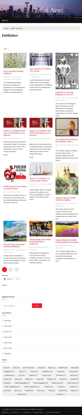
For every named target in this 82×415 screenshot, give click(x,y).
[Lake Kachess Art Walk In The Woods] (41, 59)
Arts (7, 368)
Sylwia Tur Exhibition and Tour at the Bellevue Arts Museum (14, 133)
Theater (29, 390)
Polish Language (22, 383)
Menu (5, 20)
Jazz (21, 375)
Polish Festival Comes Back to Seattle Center (15, 187)
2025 (6, 326)
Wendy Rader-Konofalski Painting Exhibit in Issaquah (67, 241)
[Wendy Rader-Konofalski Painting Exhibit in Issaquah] (67, 229)
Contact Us (16, 412)
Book (41, 368)
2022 (6, 343)
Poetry (63, 379)
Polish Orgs (57, 383)
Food (22, 371)
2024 (6, 332)
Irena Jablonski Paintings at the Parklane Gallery (67, 140)
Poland (74, 379)
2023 (6, 337)
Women (21, 394)
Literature (60, 375)
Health (60, 371)
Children (63, 368)
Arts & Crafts (28, 368)
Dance (74, 368)
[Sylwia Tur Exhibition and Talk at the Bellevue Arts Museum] (41, 123)
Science (74, 387)
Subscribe (26, 412)
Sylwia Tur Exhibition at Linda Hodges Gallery (40, 179)
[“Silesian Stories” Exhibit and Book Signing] (67, 178)
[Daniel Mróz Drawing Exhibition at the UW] (67, 71)
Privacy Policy (38, 412)
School (61, 387)
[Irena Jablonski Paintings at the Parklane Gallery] (67, 127)
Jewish (33, 375)
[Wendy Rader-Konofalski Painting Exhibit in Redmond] (41, 228)
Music (18, 379)
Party (40, 379)
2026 (6, 321)
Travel (40, 390)
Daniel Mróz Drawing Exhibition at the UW (64, 93)
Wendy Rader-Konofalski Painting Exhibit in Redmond (40, 241)
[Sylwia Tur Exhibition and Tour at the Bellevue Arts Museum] (15, 123)
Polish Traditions (11, 387)
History (73, 371)
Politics (49, 387)
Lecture (46, 375)
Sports (7, 390)
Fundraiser (47, 371)
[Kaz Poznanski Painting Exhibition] (15, 60)
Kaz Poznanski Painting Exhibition (13, 72)
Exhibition (9, 371)
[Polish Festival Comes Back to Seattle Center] (15, 173)
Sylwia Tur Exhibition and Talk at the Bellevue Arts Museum (40, 133)
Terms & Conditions (53, 412)
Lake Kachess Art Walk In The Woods (40, 70)
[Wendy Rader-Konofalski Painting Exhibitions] (15, 231)
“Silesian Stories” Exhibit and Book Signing (66, 199)
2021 (6, 348)
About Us (5, 412)
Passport (51, 379)
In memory (9, 375)
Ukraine (63, 390)
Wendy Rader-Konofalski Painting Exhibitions (14, 245)
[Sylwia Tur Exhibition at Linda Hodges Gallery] (41, 169)
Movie (74, 375)
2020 (6, 354)
